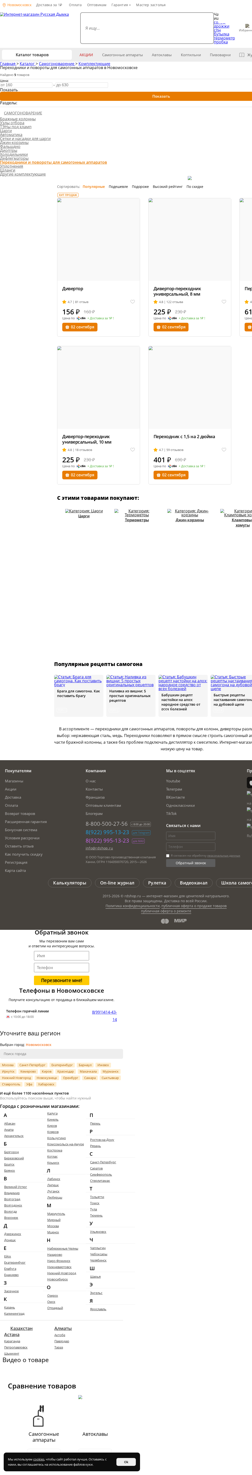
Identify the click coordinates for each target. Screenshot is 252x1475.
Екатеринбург (62, 1065)
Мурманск (111, 1071)
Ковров (53, 1132)
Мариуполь (56, 1213)
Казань (9, 1307)
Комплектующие (94, 63)
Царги (6, 130)
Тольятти (97, 1197)
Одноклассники (180, 805)
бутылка (221, 34)
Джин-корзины (14, 142)
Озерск (52, 1295)
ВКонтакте (175, 797)
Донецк (10, 1240)
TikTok (171, 813)
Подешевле (118, 186)
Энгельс (96, 1293)
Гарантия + (121, 4)
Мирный (54, 1220)
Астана (11, 1334)
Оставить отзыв (19, 846)
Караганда (12, 1341)
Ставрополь (11, 1084)
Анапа (9, 1129)
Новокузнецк (47, 1078)
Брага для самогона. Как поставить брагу (78, 693)
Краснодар (65, 1071)
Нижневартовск (59, 1267)
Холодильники (14, 154)
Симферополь (101, 1174)
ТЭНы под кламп (16, 126)
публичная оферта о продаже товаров (194, 905)
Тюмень (96, 1215)
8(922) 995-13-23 (107, 832)
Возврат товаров (20, 813)
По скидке (195, 186)
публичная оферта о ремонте (166, 911)
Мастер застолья (151, 4)
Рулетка (157, 883)
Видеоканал (193, 883)
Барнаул (85, 1065)
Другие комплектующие (23, 174)
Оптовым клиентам (103, 805)
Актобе (59, 1335)
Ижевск (103, 1065)
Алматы (63, 1328)
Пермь (95, 1123)
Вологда (10, 1211)
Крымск (53, 1162)
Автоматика (11, 134)
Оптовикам (97, 4)
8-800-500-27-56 (107, 823)
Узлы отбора (12, 123)
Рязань (95, 1146)
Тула (93, 1209)
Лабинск (53, 1179)
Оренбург (70, 1078)
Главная (8, 63)
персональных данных (223, 855)
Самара (90, 1078)
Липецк (53, 1185)
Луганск (53, 1191)
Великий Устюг (15, 1187)
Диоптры (8, 150)
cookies (38, 1459)
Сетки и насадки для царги (25, 138)
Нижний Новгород (16, 1078)
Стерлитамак (100, 1180)
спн (217, 30)
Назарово (54, 1254)
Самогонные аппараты (122, 54)
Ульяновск (98, 1231)
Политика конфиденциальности (133, 905)
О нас (91, 780)
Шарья (95, 1276)
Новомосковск (19, 4)
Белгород (11, 1152)
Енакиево (11, 1275)
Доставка (13, 797)
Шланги (7, 170)
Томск (94, 1203)
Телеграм (174, 789)
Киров (46, 1071)
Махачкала (88, 1071)
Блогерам (94, 813)
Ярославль (98, 1309)
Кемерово (28, 1071)
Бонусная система (21, 829)
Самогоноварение (57, 63)
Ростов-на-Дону (102, 1139)
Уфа (29, 1084)
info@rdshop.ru (99, 848)
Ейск (7, 1256)
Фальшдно (10, 146)
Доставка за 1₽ (49, 4)
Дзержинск (12, 1234)
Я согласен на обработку (205, 855)
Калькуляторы (69, 883)
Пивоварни (220, 54)
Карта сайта (15, 870)
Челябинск (98, 1260)
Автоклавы (162, 54)
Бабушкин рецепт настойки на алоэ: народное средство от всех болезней (180, 702)
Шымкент (11, 1353)
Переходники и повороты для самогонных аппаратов (53, 162)
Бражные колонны (18, 119)
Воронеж (11, 1217)
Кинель (53, 1119)
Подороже (140, 186)
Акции (86, 54)
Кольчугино (56, 1138)
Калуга (52, 1113)
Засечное (11, 1291)
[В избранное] (132, 302)
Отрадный (55, 1308)
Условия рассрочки (22, 837)
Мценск (53, 1232)
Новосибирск (57, 1279)
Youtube (173, 780)
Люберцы (54, 1197)
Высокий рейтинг (168, 186)
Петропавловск (16, 1347)
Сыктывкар (110, 1078)
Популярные (94, 186)
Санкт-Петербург (32, 1065)
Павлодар (61, 1341)
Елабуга (10, 1268)
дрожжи (221, 26)
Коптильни (191, 54)
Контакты (94, 789)
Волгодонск (13, 1205)
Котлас (52, 1156)
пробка (221, 42)
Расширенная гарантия (26, 821)
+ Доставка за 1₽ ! (100, 318)
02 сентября (82, 327)
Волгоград (12, 1199)
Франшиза (95, 797)
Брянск (9, 1170)
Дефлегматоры (14, 158)
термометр (224, 38)
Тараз (58, 1347)
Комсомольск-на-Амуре (65, 1144)
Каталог (28, 63)
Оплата (75, 4)
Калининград (14, 1313)
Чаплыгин (98, 1248)
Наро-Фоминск (58, 1261)
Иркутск (8, 1071)
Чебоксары (98, 1254)
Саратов (96, 1168)
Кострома (54, 1150)
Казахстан (21, 1328)
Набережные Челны (62, 1248)
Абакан (9, 1123)
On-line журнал (117, 883)
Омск (51, 1301)
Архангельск (14, 1135)
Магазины (14, 780)
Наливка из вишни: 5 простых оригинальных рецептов (130, 696)
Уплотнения (11, 166)
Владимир (12, 1193)
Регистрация (16, 862)
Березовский (14, 1158)
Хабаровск (46, 1084)
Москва (8, 1065)
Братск (9, 1164)
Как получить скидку (24, 854)
